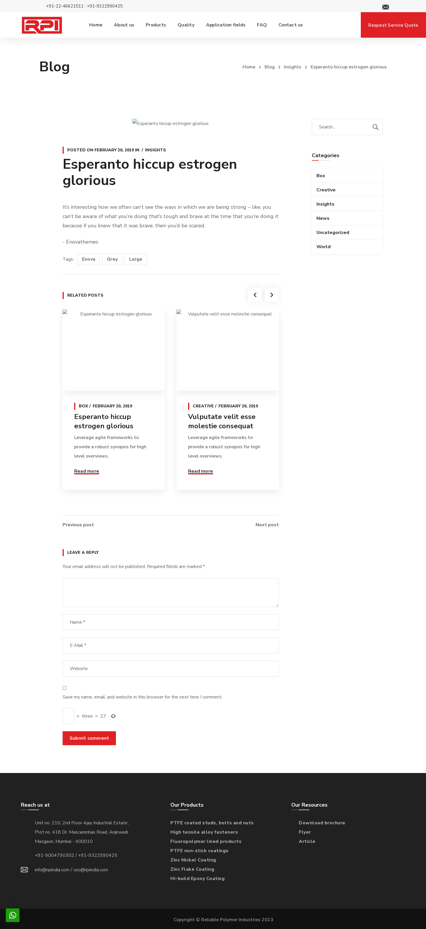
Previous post (78, 524)
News (322, 218)
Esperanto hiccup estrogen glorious (103, 421)
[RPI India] (42, 25)
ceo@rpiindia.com (90, 870)
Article (307, 841)
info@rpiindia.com (52, 870)
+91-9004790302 (54, 855)
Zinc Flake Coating (192, 869)
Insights (292, 67)
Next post (267, 524)
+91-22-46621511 (64, 6)
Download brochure (322, 823)
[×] (12, 915)
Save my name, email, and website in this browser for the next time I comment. (143, 697)
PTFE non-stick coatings (199, 851)
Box (83, 406)
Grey (112, 259)
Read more (86, 471)
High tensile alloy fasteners (204, 832)
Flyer (305, 832)
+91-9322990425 (105, 6)
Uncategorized (332, 232)
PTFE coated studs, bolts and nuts (212, 823)
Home (249, 67)
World (323, 247)
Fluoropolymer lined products (205, 841)
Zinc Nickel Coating (193, 860)
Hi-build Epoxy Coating (197, 878)
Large (135, 259)
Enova (88, 259)
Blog (270, 67)
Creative (203, 406)
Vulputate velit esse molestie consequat (222, 421)
